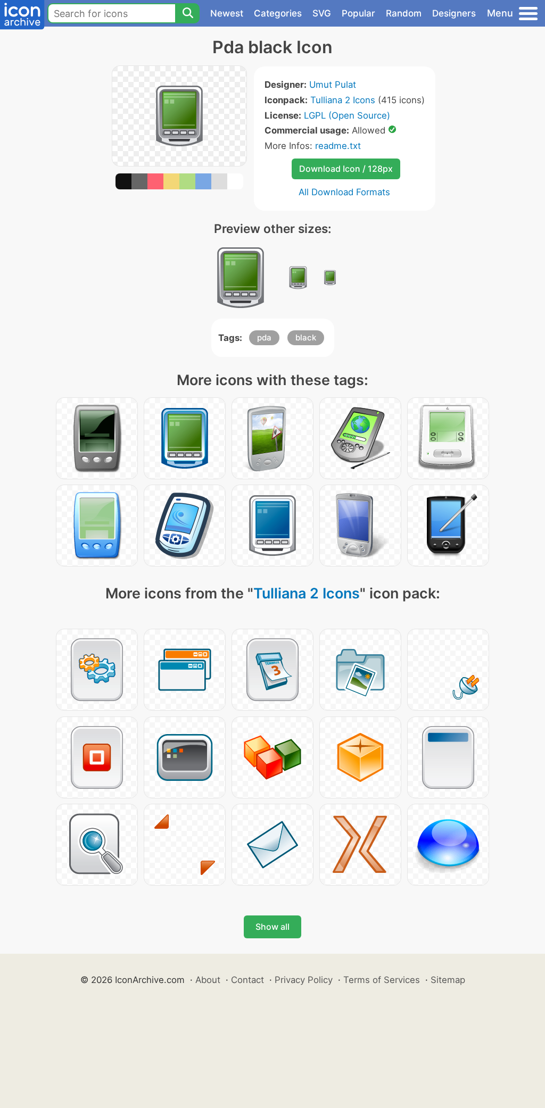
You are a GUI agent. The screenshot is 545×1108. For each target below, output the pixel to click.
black (305, 337)
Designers (454, 13)
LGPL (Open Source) (347, 115)
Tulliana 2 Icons (342, 100)
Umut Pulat (332, 84)
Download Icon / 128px (346, 168)
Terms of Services (381, 979)
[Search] (187, 13)
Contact (247, 979)
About (207, 979)
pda (264, 337)
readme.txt (338, 145)
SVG (321, 13)
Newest (226, 13)
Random (404, 13)
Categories (278, 13)
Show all (272, 926)
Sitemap (448, 979)
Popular (358, 13)
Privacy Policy (304, 979)
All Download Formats (344, 192)
